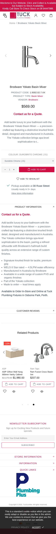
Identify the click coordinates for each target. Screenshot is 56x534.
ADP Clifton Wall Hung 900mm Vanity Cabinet (12, 373)
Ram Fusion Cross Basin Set (41, 373)
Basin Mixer (37, 96)
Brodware (33, 99)
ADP (4, 369)
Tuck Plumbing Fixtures (20, 15)
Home (12, 23)
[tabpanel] (14, 370)
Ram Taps (34, 369)
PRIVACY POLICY (20, 527)
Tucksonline (27, 505)
